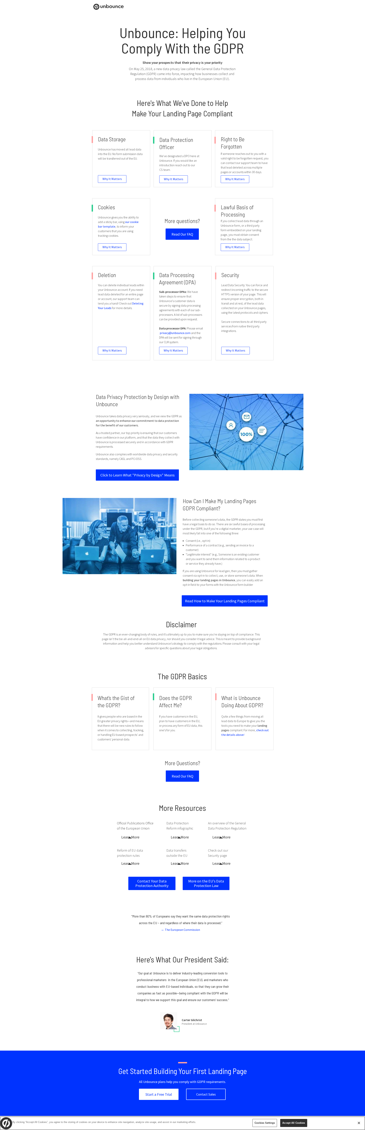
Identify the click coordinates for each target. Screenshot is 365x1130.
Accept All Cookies (293, 1122)
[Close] (359, 1123)
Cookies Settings (265, 1122)
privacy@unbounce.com (175, 333)
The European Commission (182, 930)
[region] (182, 1123)
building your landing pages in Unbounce (209, 580)
